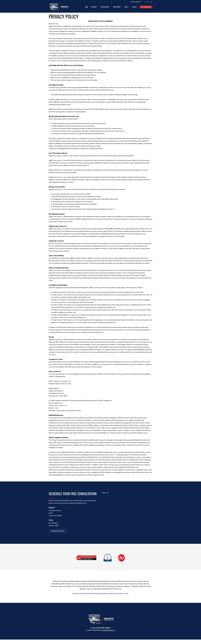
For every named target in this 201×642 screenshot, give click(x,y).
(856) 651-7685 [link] (66, 384)
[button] (58, 531)
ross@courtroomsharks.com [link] (62, 381)
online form (112, 493)
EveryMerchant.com (108, 630)
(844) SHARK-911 (136, 2)
